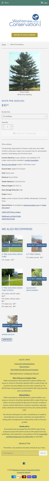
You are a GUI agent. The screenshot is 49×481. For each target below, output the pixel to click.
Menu (7, 3)
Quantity (5, 122)
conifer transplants (31, 160)
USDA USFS (11, 212)
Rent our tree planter (9, 165)
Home (4, 44)
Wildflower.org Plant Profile (11, 216)
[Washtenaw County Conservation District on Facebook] (24, 464)
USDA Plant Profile (8, 219)
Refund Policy (24, 367)
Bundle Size (6, 112)
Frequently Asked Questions (24, 364)
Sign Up (43, 453)
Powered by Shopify (23, 472)
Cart (45, 3)
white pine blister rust (31, 205)
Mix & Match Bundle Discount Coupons (24, 370)
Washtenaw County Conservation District (26, 470)
